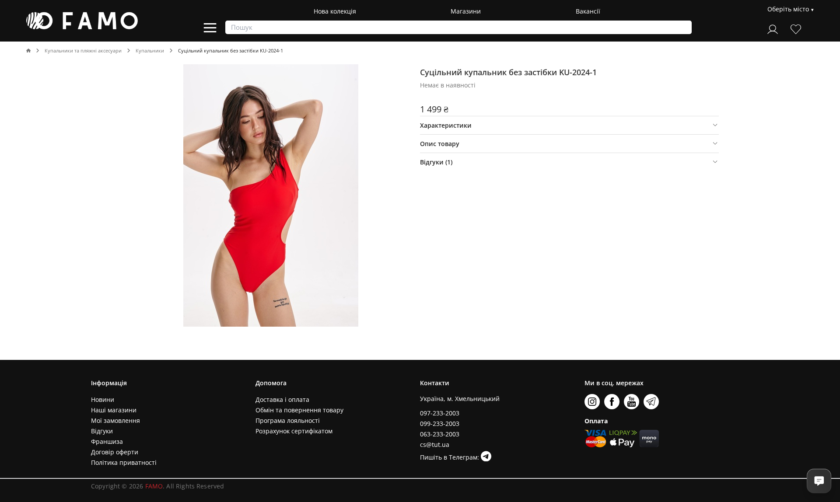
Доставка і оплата (282, 399)
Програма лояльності (288, 420)
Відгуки (102, 431)
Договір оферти (114, 452)
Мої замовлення (115, 420)
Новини (102, 399)
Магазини (466, 11)
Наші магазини (113, 410)
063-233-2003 (439, 434)
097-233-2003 (439, 413)
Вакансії (588, 11)
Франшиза (107, 441)
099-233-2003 (439, 423)
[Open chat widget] (819, 481)
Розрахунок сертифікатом (294, 431)
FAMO (154, 486)
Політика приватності (124, 462)
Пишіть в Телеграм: (450, 457)
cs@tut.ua (434, 444)
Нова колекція (335, 11)
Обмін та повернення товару (299, 410)
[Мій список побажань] (796, 28)
